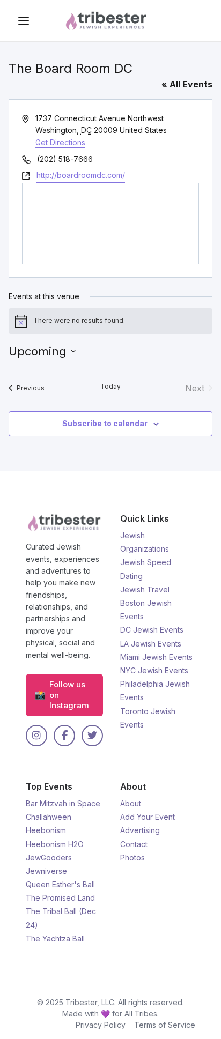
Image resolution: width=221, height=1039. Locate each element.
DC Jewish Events (151, 629)
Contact (134, 844)
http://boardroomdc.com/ (80, 175)
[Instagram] (36, 735)
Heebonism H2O (55, 844)
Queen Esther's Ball (60, 884)
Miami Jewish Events (156, 657)
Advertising (140, 830)
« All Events (186, 84)
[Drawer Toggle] (23, 21)
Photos (132, 857)
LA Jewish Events (150, 643)
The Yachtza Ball (55, 938)
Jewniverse (46, 870)
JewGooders (49, 857)
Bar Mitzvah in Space (63, 803)
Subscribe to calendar (105, 423)
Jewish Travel (145, 589)
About (130, 803)
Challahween (48, 816)
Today (110, 386)
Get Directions (60, 142)
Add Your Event (147, 816)
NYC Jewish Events (154, 670)
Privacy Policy (101, 1024)
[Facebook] (64, 735)
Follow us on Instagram (61, 694)
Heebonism (46, 830)
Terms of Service (164, 1024)
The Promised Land (60, 897)
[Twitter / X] (92, 735)
